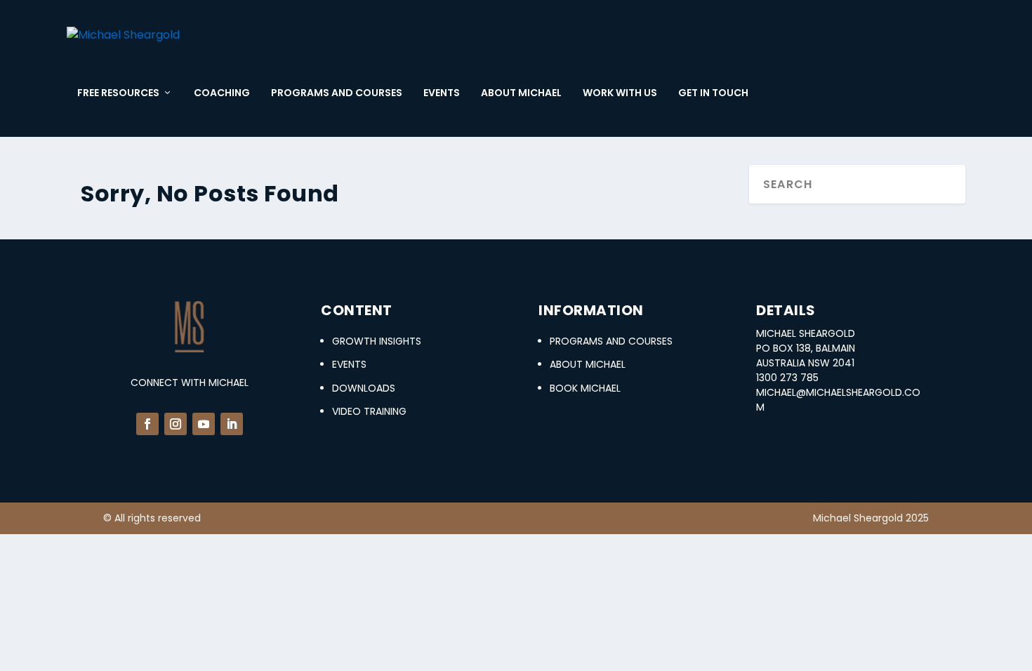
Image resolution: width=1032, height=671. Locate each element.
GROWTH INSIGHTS (376, 341)
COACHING (222, 93)
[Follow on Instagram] (175, 424)
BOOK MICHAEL (585, 388)
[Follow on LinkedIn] (231, 424)
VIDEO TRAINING (369, 411)
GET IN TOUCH (713, 93)
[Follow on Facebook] (147, 424)
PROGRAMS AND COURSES (336, 93)
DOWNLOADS (363, 388)
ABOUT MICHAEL (521, 93)
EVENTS (441, 93)
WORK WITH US (620, 93)
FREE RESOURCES (118, 93)
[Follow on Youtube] (203, 424)
